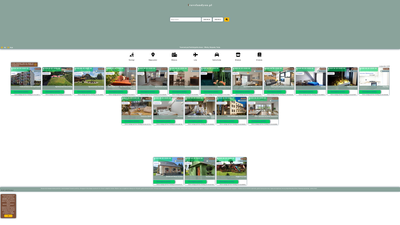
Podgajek (299, 73)
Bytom (204, 73)
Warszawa (110, 73)
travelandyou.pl (200, 5)
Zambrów (157, 103)
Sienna (235, 73)
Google (5, 198)
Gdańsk (251, 103)
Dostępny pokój (21, 91)
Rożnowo (46, 73)
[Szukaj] (226, 19)
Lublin (13, 73)
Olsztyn (330, 73)
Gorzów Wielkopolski (366, 73)
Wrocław (267, 73)
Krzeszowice (221, 103)
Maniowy (125, 103)
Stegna (219, 163)
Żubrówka (78, 73)
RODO (12, 213)
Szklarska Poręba (191, 103)
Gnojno (188, 163)
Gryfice (140, 73)
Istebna (156, 163)
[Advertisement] (200, 142)
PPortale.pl (10, 190)
